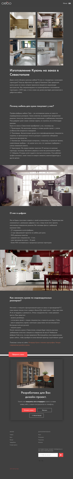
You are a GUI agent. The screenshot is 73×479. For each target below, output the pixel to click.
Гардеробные (13, 442)
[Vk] (42, 461)
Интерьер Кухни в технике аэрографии (41, 342)
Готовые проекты (13, 444)
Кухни (11, 437)
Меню (65, 3)
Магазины (40, 442)
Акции (39, 434)
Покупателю (41, 439)
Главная (11, 434)
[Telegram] (39, 461)
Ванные (11, 439)
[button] (18, 354)
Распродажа (41, 437)
